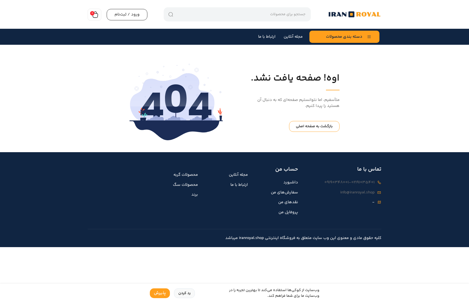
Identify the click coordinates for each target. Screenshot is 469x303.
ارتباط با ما (266, 37)
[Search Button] (171, 14)
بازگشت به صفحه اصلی (314, 126)
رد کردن (184, 293)
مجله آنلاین (293, 37)
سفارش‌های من (284, 193)
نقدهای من (288, 202)
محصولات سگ (185, 185)
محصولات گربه (185, 175)
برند (194, 195)
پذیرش (160, 293)
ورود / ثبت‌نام (127, 14)
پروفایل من (288, 212)
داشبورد (290, 183)
